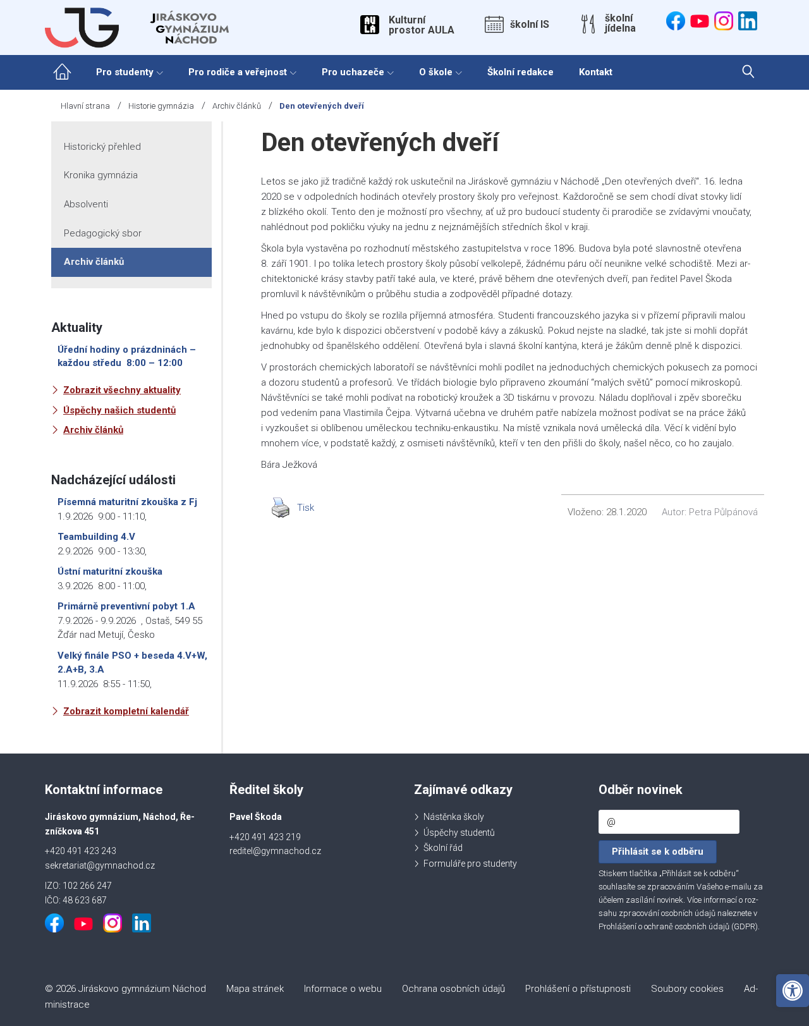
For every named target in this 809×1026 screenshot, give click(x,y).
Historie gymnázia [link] (161, 106)
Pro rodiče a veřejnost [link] (237, 72)
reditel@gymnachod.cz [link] (275, 851)
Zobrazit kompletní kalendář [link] (126, 711)
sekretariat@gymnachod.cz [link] (100, 865)
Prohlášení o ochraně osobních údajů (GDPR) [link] (678, 926)
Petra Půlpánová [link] (723, 512)
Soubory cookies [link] (687, 988)
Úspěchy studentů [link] (459, 833)
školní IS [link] (529, 25)
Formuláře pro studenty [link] (470, 863)
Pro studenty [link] (125, 72)
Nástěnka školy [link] (453, 817)
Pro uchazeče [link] (353, 72)
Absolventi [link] (86, 204)
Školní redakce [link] (520, 72)
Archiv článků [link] (236, 106)
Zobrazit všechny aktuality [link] (122, 390)
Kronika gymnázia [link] (101, 175)
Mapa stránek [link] (255, 988)
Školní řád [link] (443, 848)
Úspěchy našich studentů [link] (119, 410)
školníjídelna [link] (620, 23)
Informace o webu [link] (343, 988)
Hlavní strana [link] (85, 106)
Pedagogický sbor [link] (103, 233)
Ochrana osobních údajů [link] (453, 988)
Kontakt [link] (595, 72)
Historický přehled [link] (102, 146)
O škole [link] (436, 72)
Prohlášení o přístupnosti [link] (578, 988)
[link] (792, 990)
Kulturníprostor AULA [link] (421, 25)
